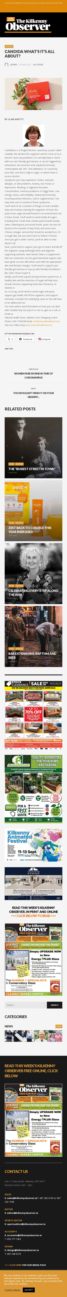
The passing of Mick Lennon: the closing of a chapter (33, 3)
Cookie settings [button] (12, 1290)
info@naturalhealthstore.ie (46, 321)
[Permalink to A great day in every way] (55, 1036)
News (9, 1026)
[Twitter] (34, 9)
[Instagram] (29, 9)
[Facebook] (24, 9)
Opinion (9, 46)
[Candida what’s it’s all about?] (33, 94)
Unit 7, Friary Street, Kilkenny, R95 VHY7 (25, 1181)
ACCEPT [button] (29, 1290)
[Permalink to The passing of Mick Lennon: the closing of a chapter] (41, 1036)
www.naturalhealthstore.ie (39, 325)
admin (13, 64)
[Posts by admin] (6, 64)
